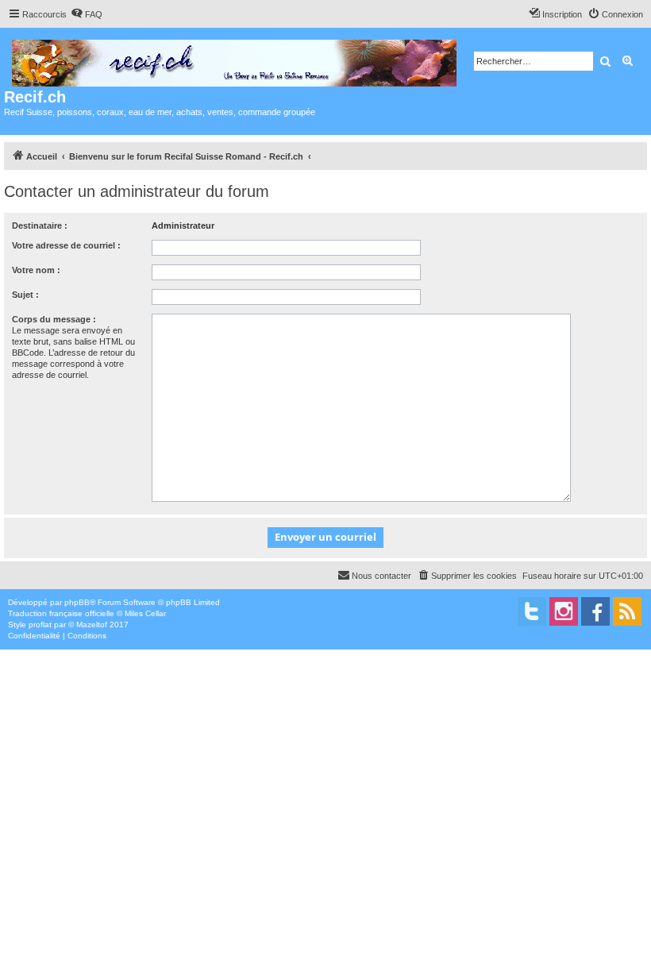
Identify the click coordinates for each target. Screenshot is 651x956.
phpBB (77, 602)
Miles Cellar (145, 613)
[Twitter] (532, 611)
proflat (40, 624)
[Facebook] (595, 611)
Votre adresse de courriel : (66, 245)
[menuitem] (86, 14)
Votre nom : (36, 270)
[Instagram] (563, 611)
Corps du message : (54, 319)
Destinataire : (39, 225)
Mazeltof (91, 624)
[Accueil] (235, 60)
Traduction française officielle (61, 613)
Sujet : (25, 294)
